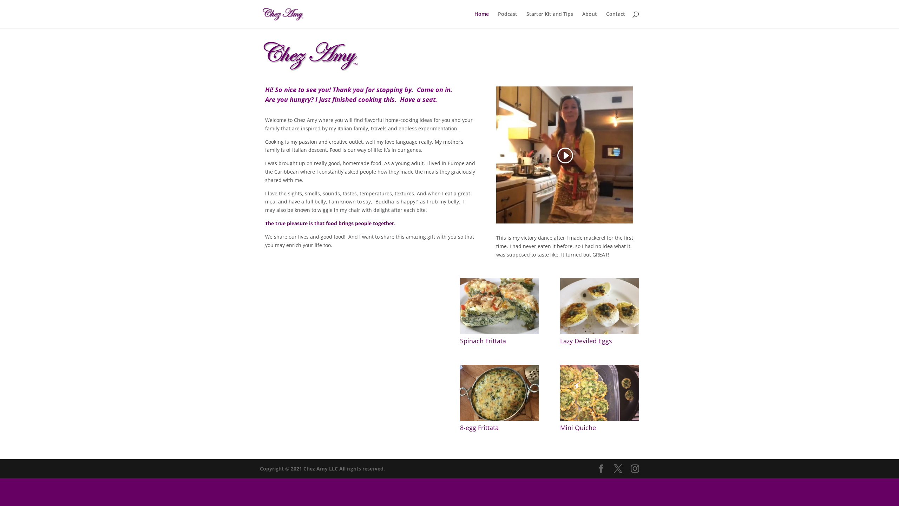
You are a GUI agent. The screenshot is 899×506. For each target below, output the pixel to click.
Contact (615, 14)
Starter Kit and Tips (549, 14)
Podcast (507, 14)
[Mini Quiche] (599, 419)
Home (481, 14)
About (589, 14)
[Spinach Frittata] (499, 332)
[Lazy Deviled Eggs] (599, 332)
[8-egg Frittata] (499, 419)
